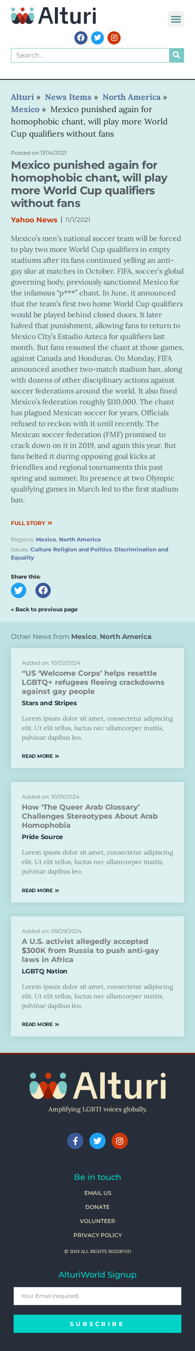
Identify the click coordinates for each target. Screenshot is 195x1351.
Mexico (46, 539)
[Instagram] (114, 37)
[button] (176, 19)
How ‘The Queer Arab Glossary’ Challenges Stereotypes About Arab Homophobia (90, 816)
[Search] (176, 55)
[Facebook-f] (75, 1141)
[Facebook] (81, 37)
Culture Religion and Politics (71, 549)
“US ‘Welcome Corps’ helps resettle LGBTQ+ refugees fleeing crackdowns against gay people (93, 682)
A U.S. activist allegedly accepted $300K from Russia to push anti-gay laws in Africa (90, 950)
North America (80, 539)
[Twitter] (97, 37)
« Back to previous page (44, 609)
